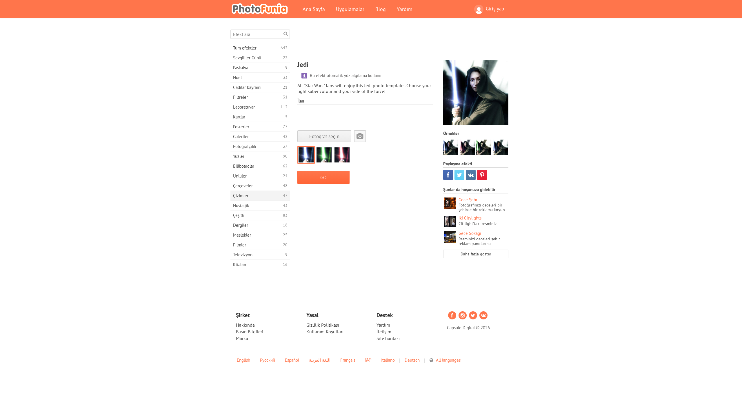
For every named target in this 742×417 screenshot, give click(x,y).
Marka (242, 338)
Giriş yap (495, 9)
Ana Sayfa (314, 9)
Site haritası (388, 338)
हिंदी (368, 360)
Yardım (404, 9)
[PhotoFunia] (261, 8)
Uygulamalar (350, 9)
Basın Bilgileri (249, 331)
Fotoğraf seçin (324, 136)
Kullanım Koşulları (324, 331)
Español (292, 360)
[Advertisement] (402, 43)
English (243, 360)
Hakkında (245, 325)
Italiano (388, 360)
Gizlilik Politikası (322, 325)
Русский (267, 360)
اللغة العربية (319, 360)
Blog (380, 9)
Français (347, 360)
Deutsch (412, 360)
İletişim (384, 331)
